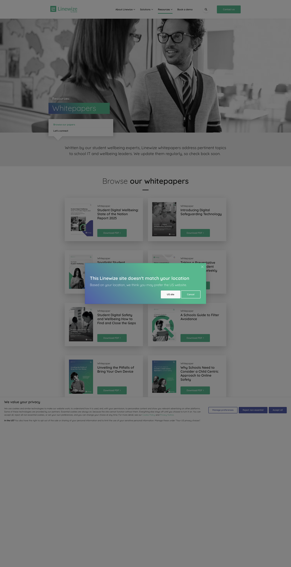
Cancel (190, 294)
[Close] (202, 266)
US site (170, 294)
